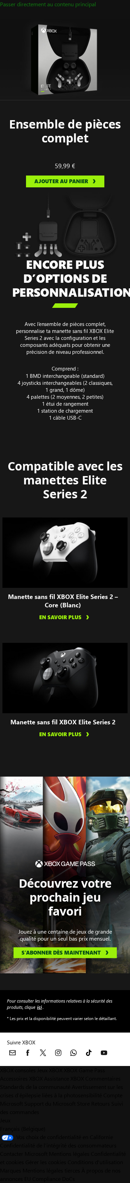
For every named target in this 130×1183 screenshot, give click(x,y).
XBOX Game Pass (84, 1070)
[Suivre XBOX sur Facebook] (27, 1052)
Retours (100, 1103)
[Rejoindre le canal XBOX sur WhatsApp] (73, 1052)
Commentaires (103, 1078)
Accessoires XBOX (22, 1078)
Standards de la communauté (35, 1086)
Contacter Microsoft (23, 1153)
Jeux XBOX (50, 1070)
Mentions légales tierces (51, 1170)
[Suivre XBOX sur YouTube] (104, 1052)
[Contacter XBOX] (12, 1052)
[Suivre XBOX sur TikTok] (88, 1052)
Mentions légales (69, 1153)
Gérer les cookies (45, 1162)
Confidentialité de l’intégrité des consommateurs (58, 1145)
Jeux (5, 1120)
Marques (10, 1170)
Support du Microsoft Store (57, 1103)
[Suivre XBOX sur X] (43, 1052)
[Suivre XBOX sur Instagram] (58, 1052)
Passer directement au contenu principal (48, 4)
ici (39, 1007)
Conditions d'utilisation (95, 1162)
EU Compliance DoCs (49, 1178)
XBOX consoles (18, 1070)
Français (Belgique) (22, 1128)
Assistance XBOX (64, 1078)
